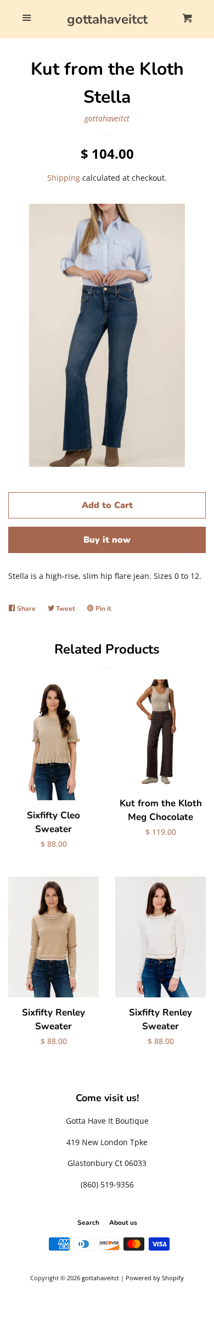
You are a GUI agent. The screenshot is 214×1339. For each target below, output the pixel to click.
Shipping (63, 177)
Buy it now (107, 540)
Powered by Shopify (155, 1278)
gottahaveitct (107, 19)
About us (123, 1222)
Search (88, 1222)
